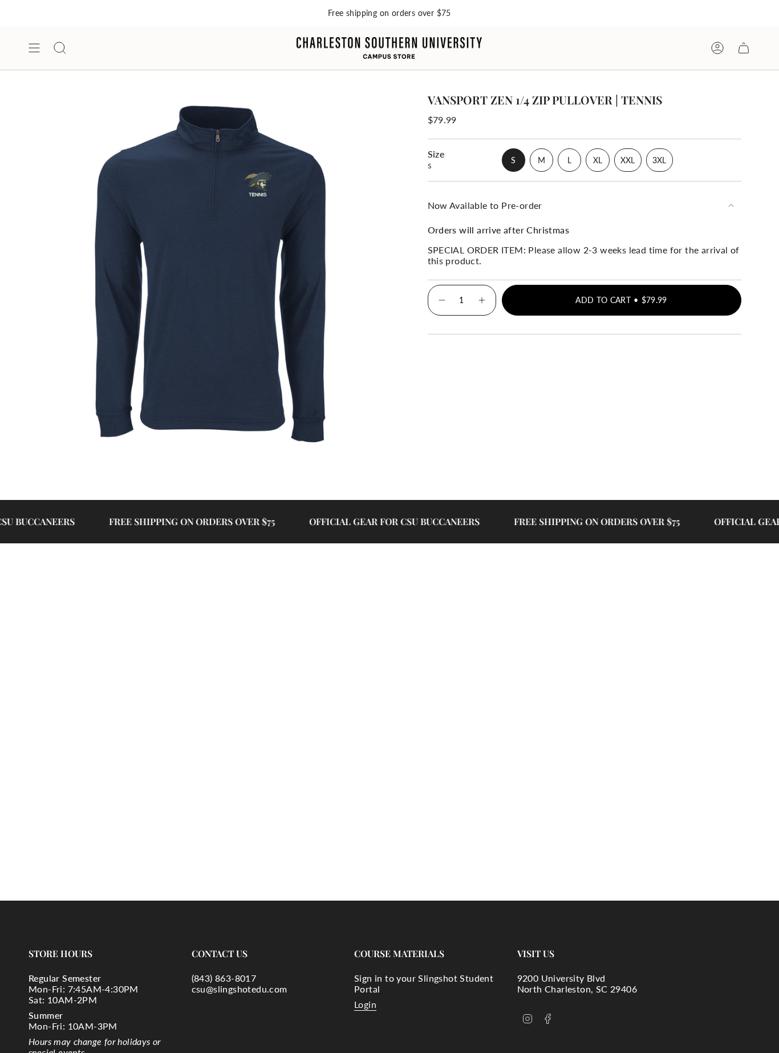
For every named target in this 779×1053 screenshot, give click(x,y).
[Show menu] (34, 48)
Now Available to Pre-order (485, 205)
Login (365, 1004)
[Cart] (744, 48)
